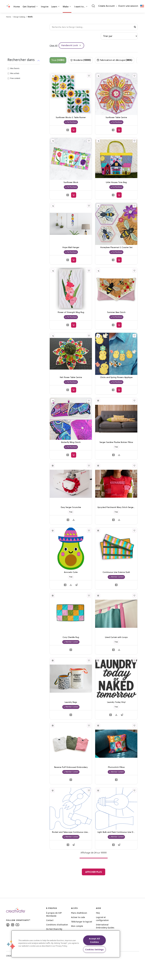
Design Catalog (19, 17)
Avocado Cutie (71, 572)
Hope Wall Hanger (70, 247)
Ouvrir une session (128, 6)
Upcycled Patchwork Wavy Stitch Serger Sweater (116, 507)
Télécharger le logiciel (81, 921)
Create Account (106, 6)
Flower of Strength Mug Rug (71, 312)
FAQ (98, 913)
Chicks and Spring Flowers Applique (116, 377)
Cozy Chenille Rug (71, 637)
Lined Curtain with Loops (116, 637)
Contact (49, 920)
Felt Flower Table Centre (71, 377)
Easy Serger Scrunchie (71, 507)
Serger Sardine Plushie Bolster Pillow (116, 442)
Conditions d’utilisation (57, 924)
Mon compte (77, 926)
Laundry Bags (71, 702)
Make (66, 7)
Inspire (44, 7)
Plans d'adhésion (79, 913)
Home (16, 7)
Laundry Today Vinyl (116, 702)
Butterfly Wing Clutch (71, 442)
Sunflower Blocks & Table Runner (71, 118)
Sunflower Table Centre (116, 118)
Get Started (29, 7)
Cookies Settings (94, 949)
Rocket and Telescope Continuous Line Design (71, 832)
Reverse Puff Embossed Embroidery (71, 767)
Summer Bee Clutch (116, 312)
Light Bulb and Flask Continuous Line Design (116, 832)
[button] (16, 7)
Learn (54, 7)
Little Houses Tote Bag (116, 182)
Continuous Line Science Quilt (116, 572)
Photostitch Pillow (116, 767)
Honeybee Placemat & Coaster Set (116, 247)
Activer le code (78, 917)
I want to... (79, 7)
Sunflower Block (71, 182)
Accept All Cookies (94, 940)
